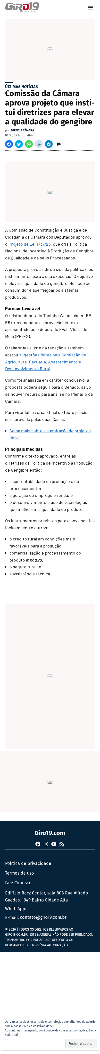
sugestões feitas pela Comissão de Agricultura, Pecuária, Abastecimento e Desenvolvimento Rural (45, 361)
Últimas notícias (21, 86)
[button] (9, 144)
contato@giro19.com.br (43, 917)
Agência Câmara (22, 130)
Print (59, 144)
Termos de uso (19, 873)
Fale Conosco (18, 882)
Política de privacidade (28, 863)
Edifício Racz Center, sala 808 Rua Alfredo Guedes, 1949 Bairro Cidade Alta (46, 896)
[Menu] (91, 7)
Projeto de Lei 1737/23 (29, 244)
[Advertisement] (50, 1002)
